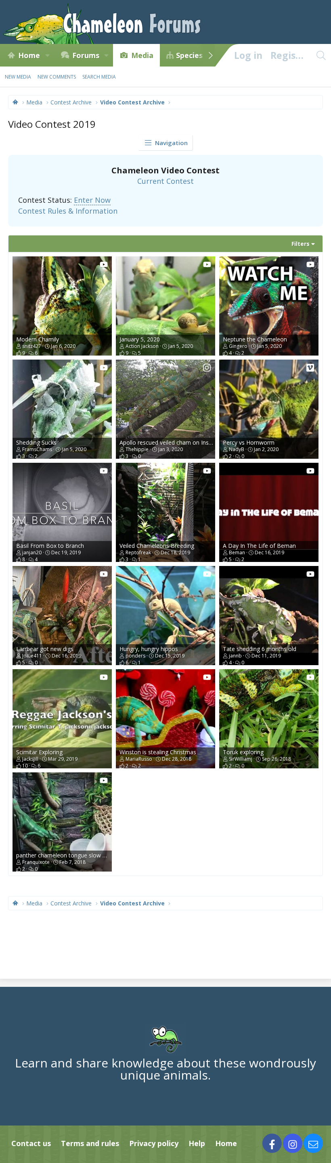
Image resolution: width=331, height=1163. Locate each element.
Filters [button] (300, 244)
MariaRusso (139, 758)
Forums (85, 55)
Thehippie (137, 449)
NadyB (236, 449)
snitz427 (31, 346)
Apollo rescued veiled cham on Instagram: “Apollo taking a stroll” (203, 442)
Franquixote (36, 862)
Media (142, 55)
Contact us (31, 1143)
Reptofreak (138, 552)
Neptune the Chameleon (255, 339)
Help (197, 1143)
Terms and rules (90, 1143)
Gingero (238, 346)
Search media (99, 76)
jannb (235, 655)
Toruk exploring (243, 752)
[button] (47, 55)
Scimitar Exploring (39, 752)
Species (189, 55)
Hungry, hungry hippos (148, 649)
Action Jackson (142, 346)
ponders (135, 655)
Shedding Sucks (36, 442)
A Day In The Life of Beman (259, 545)
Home (29, 55)
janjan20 (32, 552)
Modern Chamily (37, 339)
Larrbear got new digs (44, 649)
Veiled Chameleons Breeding (156, 545)
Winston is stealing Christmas (157, 752)
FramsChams (37, 449)
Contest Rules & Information (67, 211)
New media (18, 76)
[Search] (321, 55)
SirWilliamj (240, 758)
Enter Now (92, 200)
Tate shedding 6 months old (259, 649)
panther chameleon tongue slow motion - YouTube (83, 855)
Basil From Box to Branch (50, 545)
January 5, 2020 (139, 339)
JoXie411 (32, 655)
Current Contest (165, 181)
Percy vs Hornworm (248, 442)
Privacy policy (153, 1143)
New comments (57, 76)
